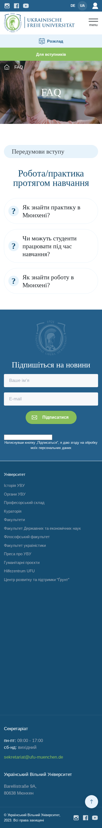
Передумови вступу (38, 151)
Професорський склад (24, 502)
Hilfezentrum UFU (19, 571)
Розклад (55, 41)
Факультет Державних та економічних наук (42, 528)
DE (73, 6)
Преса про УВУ (17, 554)
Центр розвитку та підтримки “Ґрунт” (36, 579)
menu (93, 25)
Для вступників (51, 54)
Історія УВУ (14, 485)
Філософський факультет (27, 536)
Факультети (14, 519)
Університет (14, 474)
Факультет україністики (25, 545)
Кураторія (12, 511)
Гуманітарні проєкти (21, 562)
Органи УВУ (15, 494)
